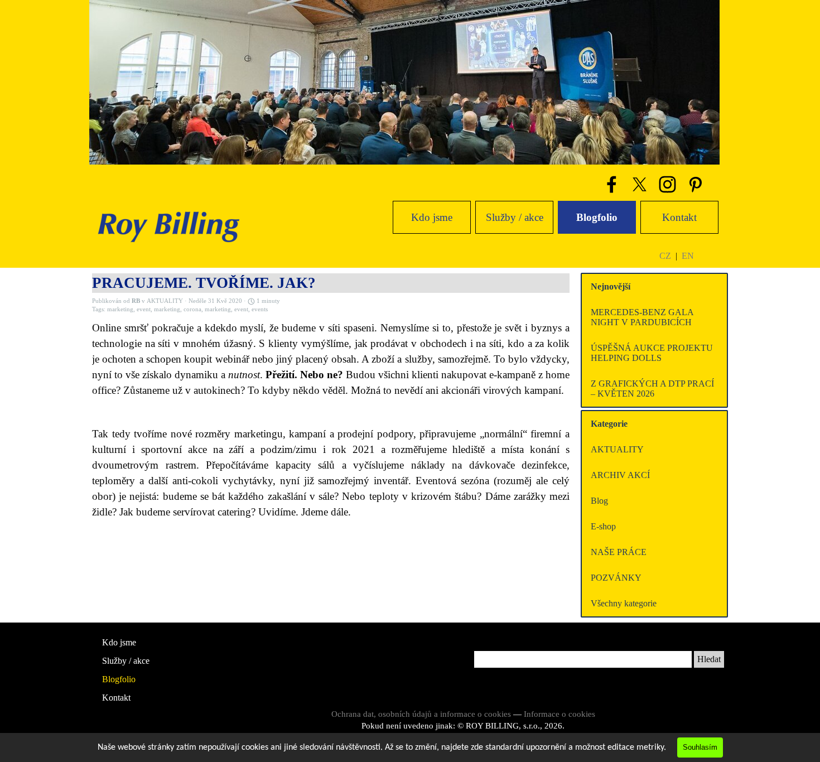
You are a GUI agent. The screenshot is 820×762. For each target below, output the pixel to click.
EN (688, 256)
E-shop (603, 526)
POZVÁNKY (616, 577)
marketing (120, 309)
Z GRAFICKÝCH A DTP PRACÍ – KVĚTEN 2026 (652, 388)
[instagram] (667, 184)
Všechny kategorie (624, 603)
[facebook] (611, 184)
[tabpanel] (688, 255)
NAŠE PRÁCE (619, 552)
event (144, 309)
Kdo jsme (431, 217)
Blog (599, 500)
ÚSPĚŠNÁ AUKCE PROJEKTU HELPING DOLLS (652, 353)
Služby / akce (514, 217)
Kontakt (679, 217)
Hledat (709, 659)
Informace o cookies (559, 714)
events (260, 309)
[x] (639, 184)
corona (192, 309)
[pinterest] (695, 184)
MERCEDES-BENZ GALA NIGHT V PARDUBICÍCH (642, 317)
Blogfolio (597, 217)
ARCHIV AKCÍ (620, 475)
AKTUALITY (617, 449)
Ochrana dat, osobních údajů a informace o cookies (421, 714)
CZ (665, 256)
